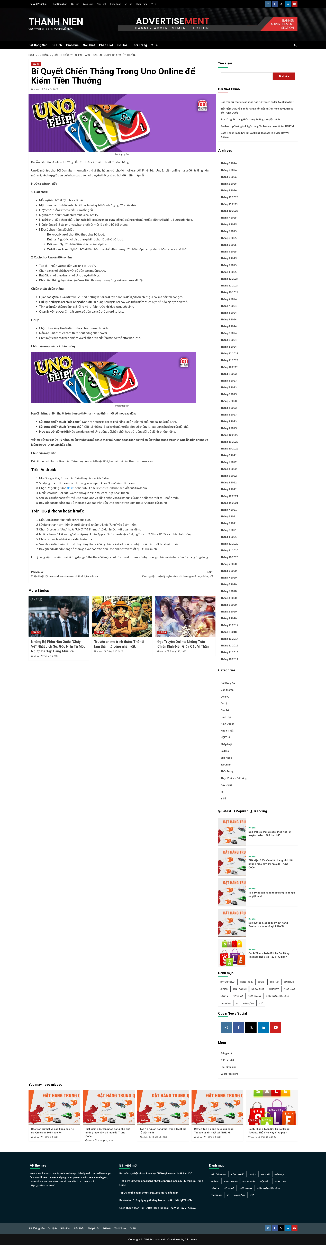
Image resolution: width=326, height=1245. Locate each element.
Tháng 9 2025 (229, 217)
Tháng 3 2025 (229, 258)
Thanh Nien (56, 21)
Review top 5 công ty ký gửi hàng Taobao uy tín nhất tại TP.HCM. (257, 126)
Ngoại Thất (227, 730)
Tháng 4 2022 (229, 468)
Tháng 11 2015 (229, 652)
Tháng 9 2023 (229, 373)
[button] (295, 45)
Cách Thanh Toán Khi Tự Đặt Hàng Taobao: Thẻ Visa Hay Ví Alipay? (255, 134)
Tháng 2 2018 (229, 631)
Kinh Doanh (227, 723)
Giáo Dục (88, 3)
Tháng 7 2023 (229, 387)
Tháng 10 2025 (229, 210)
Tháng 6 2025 (229, 237)
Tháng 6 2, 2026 (268, 1137)
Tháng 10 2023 (229, 366)
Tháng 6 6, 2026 (105, 1140)
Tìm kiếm (225, 63)
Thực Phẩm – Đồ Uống (234, 778)
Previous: (65, 574)
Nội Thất (101, 3)
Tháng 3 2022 (229, 475)
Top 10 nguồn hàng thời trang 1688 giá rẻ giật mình (250, 119)
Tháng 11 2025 (229, 203)
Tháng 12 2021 (229, 496)
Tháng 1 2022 (229, 489)
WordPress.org (229, 1073)
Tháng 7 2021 (229, 509)
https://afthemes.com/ (42, 1185)
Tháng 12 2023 (229, 353)
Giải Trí (36, 64)
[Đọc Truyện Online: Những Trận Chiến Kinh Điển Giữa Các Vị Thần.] (185, 616)
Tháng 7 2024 (229, 305)
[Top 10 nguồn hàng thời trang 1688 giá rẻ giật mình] (232, 892)
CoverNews (174, 1239)
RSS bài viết (227, 1060)
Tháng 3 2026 (229, 176)
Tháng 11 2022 (229, 441)
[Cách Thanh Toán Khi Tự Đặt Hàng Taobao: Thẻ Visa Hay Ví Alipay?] (232, 952)
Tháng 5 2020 (229, 591)
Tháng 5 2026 (229, 170)
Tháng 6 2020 (229, 584)
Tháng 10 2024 (229, 292)
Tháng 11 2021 (229, 502)
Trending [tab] (259, 811)
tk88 (70, 488)
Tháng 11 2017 (229, 638)
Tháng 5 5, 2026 (51, 656)
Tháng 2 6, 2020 (51, 89)
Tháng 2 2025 (229, 265)
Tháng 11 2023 (229, 360)
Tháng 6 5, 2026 (159, 1137)
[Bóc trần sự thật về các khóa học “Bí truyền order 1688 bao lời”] (232, 831)
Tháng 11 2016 (229, 645)
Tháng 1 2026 (229, 190)
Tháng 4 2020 (229, 597)
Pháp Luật (115, 3)
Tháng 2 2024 (229, 339)
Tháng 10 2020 (229, 557)
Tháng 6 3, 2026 (214, 1137)
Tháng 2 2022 (229, 482)
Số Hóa (128, 3)
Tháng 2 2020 (229, 611)
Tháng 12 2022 (229, 434)
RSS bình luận (229, 1066)
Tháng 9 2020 (229, 563)
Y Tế (153, 3)
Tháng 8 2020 (229, 570)
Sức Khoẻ (226, 757)
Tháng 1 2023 (229, 428)
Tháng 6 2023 (229, 394)
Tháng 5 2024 (229, 319)
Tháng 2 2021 (229, 529)
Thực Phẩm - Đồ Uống (277, 996)
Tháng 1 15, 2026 (115, 651)
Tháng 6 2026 (229, 163)
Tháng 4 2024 (229, 326)
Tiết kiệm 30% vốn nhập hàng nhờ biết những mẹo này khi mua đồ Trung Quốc (257, 110)
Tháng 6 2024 (229, 312)
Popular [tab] (241, 811)
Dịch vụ (225, 696)
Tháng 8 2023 (229, 380)
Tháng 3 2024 (229, 333)
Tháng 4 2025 (229, 251)
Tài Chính (226, 764)
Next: (177, 574)
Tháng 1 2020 (229, 618)
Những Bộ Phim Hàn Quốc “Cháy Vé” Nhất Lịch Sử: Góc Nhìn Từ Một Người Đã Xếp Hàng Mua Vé (58, 646)
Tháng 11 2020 (229, 550)
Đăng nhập (227, 1053)
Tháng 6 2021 (229, 516)
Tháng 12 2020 (229, 543)
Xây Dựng (226, 784)
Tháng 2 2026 (229, 183)
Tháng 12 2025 (229, 197)
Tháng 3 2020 (229, 604)
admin (37, 89)
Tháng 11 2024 (229, 285)
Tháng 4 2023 (229, 407)
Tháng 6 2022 (229, 455)
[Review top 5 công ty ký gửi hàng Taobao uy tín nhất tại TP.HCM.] (232, 922)
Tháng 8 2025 (229, 224)
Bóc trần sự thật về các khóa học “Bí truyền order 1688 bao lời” (257, 101)
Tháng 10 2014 (229, 659)
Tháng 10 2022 (229, 448)
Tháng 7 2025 (229, 231)
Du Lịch (75, 3)
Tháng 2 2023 (229, 421)
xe (222, 791)
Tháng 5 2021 (229, 523)
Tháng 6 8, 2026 (51, 1137)
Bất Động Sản (60, 3)
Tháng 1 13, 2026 (178, 651)
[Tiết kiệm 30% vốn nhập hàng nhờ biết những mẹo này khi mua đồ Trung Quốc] (232, 861)
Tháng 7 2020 (229, 577)
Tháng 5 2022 (229, 462)
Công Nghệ (227, 689)
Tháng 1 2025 (229, 271)
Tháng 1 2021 (229, 536)
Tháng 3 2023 (229, 414)
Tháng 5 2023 (229, 400)
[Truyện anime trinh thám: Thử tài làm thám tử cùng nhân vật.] (122, 616)
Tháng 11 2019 (229, 625)
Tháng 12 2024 (229, 278)
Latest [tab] (226, 811)
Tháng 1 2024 (229, 346)
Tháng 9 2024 (229, 299)
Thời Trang (141, 3)
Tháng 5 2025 (229, 244)
